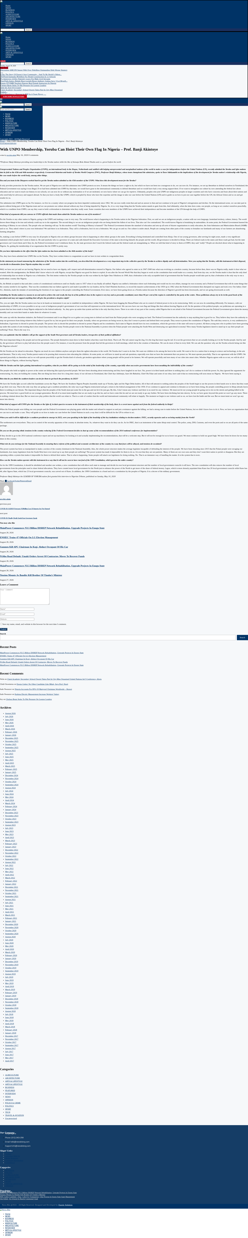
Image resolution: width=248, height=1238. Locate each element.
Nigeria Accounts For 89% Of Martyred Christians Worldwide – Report (43, 689)
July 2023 (9, 828)
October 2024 (10, 782)
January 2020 (10, 958)
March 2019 (10, 989)
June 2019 (9, 980)
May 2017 (9, 1058)
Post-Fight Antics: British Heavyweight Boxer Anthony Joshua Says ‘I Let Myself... (33, 81)
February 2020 (11, 955)
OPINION (10, 23)
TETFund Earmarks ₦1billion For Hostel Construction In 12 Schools (28, 77)
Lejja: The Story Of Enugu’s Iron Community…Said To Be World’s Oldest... (31, 74)
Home (8, 6)
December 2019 (11, 962)
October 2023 (10, 819)
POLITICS (10, 12)
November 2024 (11, 778)
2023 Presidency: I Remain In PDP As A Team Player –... (23, 94)
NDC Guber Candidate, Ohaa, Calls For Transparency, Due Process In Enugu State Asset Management (37, 1197)
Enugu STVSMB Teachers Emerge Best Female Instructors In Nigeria (28, 83)
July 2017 (9, 1052)
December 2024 (11, 775)
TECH (7, 1112)
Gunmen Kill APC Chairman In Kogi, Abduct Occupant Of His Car (34, 547)
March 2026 (10, 729)
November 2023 (11, 816)
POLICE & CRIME (13, 1103)
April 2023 (9, 837)
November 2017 (11, 1039)
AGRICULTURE (12, 14)
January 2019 (10, 996)
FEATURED (10, 1090)
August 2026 (10, 713)
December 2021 (11, 887)
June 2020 (9, 943)
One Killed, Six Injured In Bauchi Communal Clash (19, 1199)
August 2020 (10, 937)
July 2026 (9, 716)
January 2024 (10, 810)
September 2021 (11, 896)
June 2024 (9, 794)
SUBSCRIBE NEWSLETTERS (13, 96)
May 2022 (9, 872)
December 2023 (11, 813)
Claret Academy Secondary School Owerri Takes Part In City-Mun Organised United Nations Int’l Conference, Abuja (54, 679)
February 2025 (11, 769)
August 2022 (10, 862)
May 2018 (9, 1021)
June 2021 (9, 906)
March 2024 (10, 803)
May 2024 (9, 797)
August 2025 (10, 751)
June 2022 (9, 868)
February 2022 (11, 881)
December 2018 (11, 999)
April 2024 (9, 800)
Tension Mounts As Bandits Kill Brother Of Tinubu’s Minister (31, 575)
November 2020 (11, 927)
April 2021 (9, 912)
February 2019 (11, 993)
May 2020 (9, 946)
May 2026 (9, 723)
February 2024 (11, 806)
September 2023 (11, 822)
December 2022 (11, 850)
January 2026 (10, 735)
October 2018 (10, 1005)
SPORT (8, 25)
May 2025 (9, 760)
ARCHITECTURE (13, 17)
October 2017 (10, 1042)
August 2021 (10, 900)
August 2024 (10, 788)
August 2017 (10, 1048)
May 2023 (9, 834)
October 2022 (10, 856)
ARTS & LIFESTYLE (14, 21)
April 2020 (9, 949)
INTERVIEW (11, 19)
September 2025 (11, 747)
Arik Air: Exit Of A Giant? (10, 88)
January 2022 (10, 884)
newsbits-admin (11, 155)
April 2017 (9, 1061)
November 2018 (11, 1002)
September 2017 (11, 1045)
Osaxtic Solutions (65, 1205)
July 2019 (9, 977)
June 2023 (9, 831)
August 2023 (10, 825)
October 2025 (10, 744)
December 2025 (11, 738)
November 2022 (11, 853)
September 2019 (11, 971)
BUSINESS (10, 10)
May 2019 (9, 983)
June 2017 (9, 1055)
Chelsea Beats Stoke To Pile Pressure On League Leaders (23, 85)
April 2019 (9, 986)
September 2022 (11, 859)
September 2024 (11, 785)
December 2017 (11, 1036)
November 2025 (11, 741)
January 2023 (10, 847)
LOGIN (3, 61)
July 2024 (9, 791)
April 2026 (9, 726)
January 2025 (10, 772)
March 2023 (10, 841)
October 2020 (10, 931)
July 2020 (9, 940)
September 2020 (11, 934)
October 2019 (10, 968)
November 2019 (11, 965)
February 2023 (11, 844)
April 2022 (9, 875)
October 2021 (10, 893)
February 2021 (11, 918)
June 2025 (9, 757)
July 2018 (9, 1014)
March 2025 (10, 766)
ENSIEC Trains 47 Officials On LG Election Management (29, 537)
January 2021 (10, 921)
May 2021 (9, 909)
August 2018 (10, 1011)
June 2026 (9, 720)
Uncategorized (11, 1118)
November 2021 (11, 890)
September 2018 (11, 1008)
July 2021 (9, 903)
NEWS (8, 8)
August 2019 (10, 974)
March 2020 (10, 952)
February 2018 (11, 1030)
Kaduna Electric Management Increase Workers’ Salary (37, 694)
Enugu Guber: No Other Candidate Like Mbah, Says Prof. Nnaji (42, 684)
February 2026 (11, 732)
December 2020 (11, 924)
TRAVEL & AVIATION (14, 1115)
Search (28, 30)
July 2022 (9, 865)
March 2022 (10, 878)
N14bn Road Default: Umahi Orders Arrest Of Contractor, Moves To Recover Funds (42, 556)
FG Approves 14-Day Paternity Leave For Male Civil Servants (25, 79)
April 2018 (9, 1024)
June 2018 (9, 1017)
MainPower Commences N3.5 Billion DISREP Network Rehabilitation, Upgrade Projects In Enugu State (52, 528)
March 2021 (10, 915)
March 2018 (10, 1027)
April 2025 (9, 763)
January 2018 (10, 1033)
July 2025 (9, 754)
